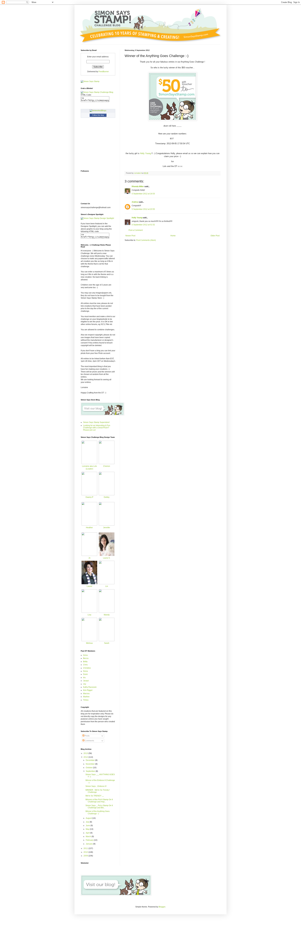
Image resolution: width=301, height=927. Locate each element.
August (89, 818)
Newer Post (130, 236)
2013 (86, 753)
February (90, 840)
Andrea (135, 202)
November (90, 764)
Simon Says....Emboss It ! (96, 786)
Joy (84, 684)
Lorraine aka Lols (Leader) (89, 467)
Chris (85, 665)
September (91, 771)
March (89, 836)
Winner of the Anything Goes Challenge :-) (97, 812)
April (88, 833)
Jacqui (86, 681)
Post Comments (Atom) (146, 240)
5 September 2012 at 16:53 (143, 194)
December (90, 760)
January (89, 844)
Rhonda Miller (138, 186)
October (89, 767)
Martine (86, 697)
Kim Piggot (87, 690)
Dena (85, 671)
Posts (87, 736)
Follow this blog (98, 115)
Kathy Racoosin (90, 687)
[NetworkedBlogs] (98, 110)
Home (173, 236)
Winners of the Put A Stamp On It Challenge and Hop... (99, 800)
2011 (86, 848)
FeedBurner (104, 71)
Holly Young (145, 153)
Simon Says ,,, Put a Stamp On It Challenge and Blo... (99, 806)
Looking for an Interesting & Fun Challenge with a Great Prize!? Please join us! (96, 427)
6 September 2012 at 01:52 (143, 225)
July (88, 822)
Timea (85, 700)
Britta (85, 661)
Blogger (162, 907)
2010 (86, 852)
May (88, 829)
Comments (89, 741)
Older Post (215, 236)
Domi (85, 674)
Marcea (86, 693)
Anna (85, 655)
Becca (85, 658)
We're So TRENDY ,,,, (94, 796)
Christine (87, 668)
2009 (86, 856)
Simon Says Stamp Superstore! (96, 422)
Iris (84, 677)
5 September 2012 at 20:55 (143, 209)
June (88, 825)
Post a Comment (136, 230)
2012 (86, 757)
